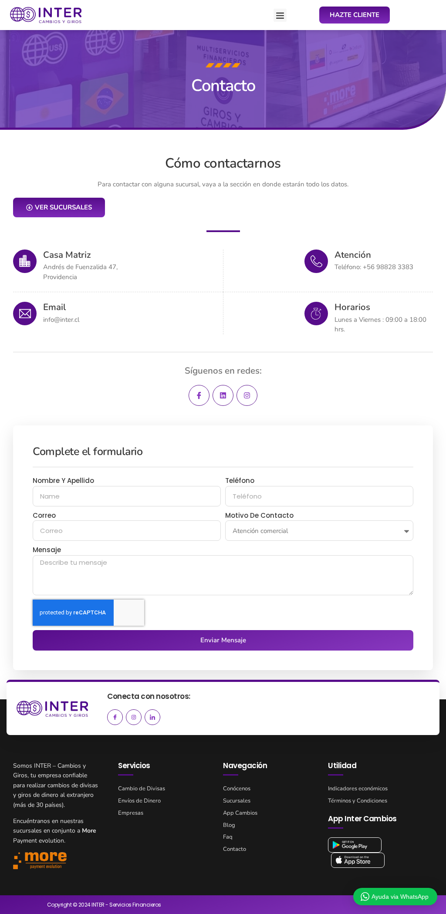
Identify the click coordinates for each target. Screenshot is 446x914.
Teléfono (239, 480)
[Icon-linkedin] (152, 717)
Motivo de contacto (259, 515)
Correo (44, 515)
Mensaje (47, 549)
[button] (280, 15)
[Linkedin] (223, 395)
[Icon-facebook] (199, 395)
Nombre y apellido (63, 480)
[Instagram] (247, 395)
